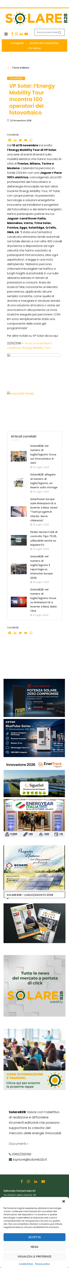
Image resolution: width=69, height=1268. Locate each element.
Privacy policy (42, 1263)
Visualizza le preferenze (34, 1256)
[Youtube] (26, 34)
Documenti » (18, 1143)
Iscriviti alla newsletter (44, 43)
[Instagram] (16, 34)
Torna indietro (20, 67)
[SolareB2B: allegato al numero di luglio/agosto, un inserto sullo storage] (19, 483)
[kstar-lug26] (31, 720)
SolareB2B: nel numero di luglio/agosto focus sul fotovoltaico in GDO (43, 454)
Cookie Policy (26, 1263)
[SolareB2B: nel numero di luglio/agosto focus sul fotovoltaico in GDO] (19, 456)
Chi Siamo (34, 48)
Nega (34, 1247)
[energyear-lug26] (34, 800)
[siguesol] (31, 760)
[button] (63, 1201)
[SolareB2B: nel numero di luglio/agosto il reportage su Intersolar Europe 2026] (19, 569)
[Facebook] (12, 34)
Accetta (34, 1237)
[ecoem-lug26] (34, 847)
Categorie (17, 43)
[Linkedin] (21, 34)
